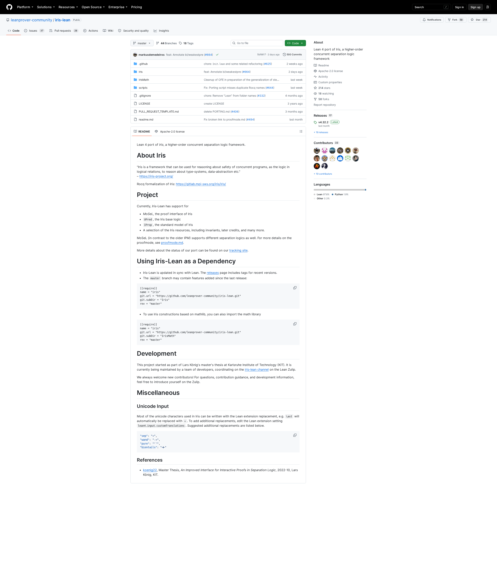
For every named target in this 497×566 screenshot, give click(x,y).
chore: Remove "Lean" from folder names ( (231, 95)
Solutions (44, 7)
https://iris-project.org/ (156, 176)
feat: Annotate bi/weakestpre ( (185, 54)
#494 (250, 119)
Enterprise (116, 7)
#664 (208, 54)
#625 (267, 63)
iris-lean (62, 20)
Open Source (92, 7)
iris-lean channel (257, 369)
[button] (295, 287)
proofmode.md (172, 242)
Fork (457, 19)
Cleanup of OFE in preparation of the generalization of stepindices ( (246, 79)
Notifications (434, 19)
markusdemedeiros (152, 54)
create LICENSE (214, 103)
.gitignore (145, 95)
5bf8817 (261, 54)
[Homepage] (9, 7)
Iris (140, 71)
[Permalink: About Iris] (134, 155)
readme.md (146, 119)
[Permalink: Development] (134, 353)
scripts (143, 87)
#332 (261, 95)
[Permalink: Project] (134, 195)
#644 (269, 87)
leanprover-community (31, 20)
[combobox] (258, 43)
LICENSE (144, 103)
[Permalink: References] (134, 460)
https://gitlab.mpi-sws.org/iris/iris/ (201, 184)
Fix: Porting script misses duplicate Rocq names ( (235, 87)
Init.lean (219, 64)
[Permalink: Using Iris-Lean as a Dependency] (134, 261)
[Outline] (301, 131)
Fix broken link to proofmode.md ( (225, 119)
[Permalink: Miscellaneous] (134, 393)
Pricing (136, 7)
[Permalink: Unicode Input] (134, 406)
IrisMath (144, 79)
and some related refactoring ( (245, 63)
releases (213, 273)
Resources (67, 7)
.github (143, 63)
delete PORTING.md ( (217, 111)
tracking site (238, 250)
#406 (234, 111)
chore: (208, 63)
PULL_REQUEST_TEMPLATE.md (159, 111)
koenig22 (150, 470)
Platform (23, 7)
